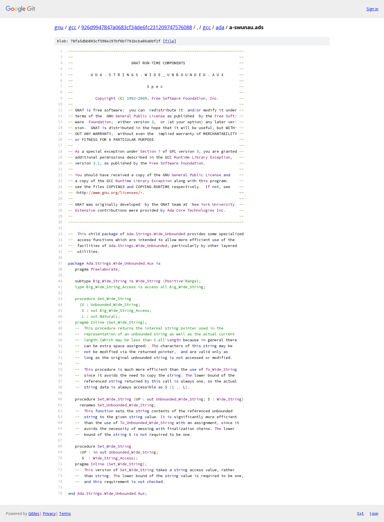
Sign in (372, 9)
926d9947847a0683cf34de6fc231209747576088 (136, 27)
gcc (72, 27)
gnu (59, 27)
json (373, 513)
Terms (65, 513)
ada (220, 27)
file (169, 41)
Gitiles (33, 513)
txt (360, 513)
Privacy (49, 513)
